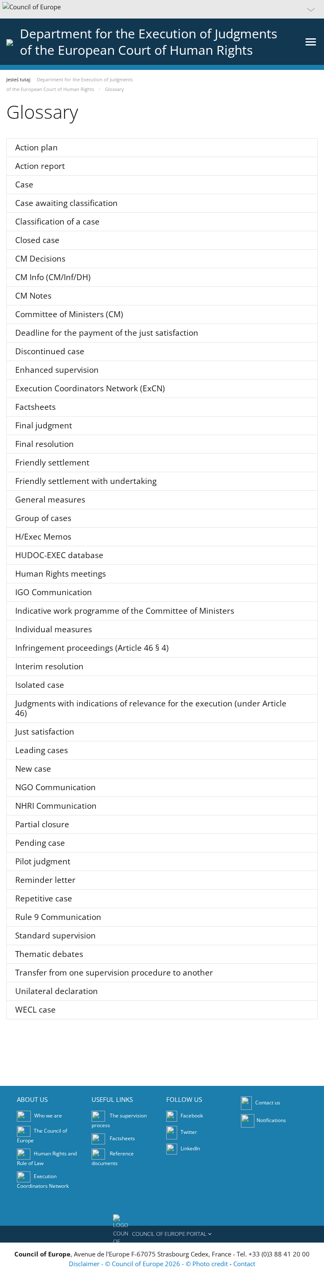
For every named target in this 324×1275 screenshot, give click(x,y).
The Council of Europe (42, 1135)
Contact (244, 1263)
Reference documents (113, 1158)
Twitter (188, 1132)
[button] (162, 9)
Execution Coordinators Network (43, 1181)
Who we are (48, 1115)
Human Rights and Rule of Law (47, 1158)
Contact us (267, 1102)
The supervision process (119, 1120)
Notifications (271, 1120)
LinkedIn (189, 1148)
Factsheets (122, 1138)
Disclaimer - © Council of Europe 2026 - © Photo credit (149, 1263)
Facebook (191, 1115)
